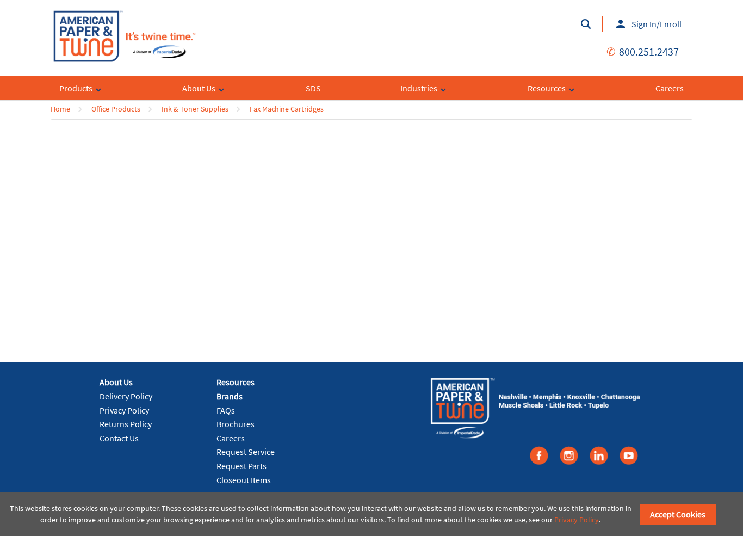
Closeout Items (243, 480)
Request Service (245, 451)
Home (60, 109)
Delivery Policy (126, 396)
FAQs (225, 410)
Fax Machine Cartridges (287, 109)
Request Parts (241, 465)
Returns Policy (126, 423)
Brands (229, 396)
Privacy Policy (124, 410)
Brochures (235, 423)
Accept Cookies (677, 514)
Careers (230, 438)
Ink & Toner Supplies (195, 109)
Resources (235, 382)
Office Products (115, 109)
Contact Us (119, 438)
